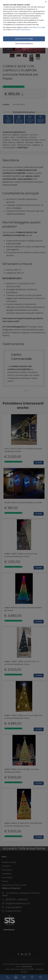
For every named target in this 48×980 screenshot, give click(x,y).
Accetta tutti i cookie (24, 39)
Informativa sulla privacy (20, 30)
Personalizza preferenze (24, 44)
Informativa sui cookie (36, 27)
